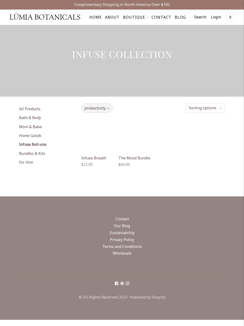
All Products (30, 108)
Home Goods (30, 135)
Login (216, 17)
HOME (95, 17)
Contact (122, 218)
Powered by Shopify (147, 297)
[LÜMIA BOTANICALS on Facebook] (116, 283)
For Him (26, 162)
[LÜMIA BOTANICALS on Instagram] (127, 283)
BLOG (180, 17)
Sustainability (122, 232)
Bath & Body (30, 117)
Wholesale (122, 253)
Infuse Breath (93, 158)
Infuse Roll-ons (32, 144)
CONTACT (161, 17)
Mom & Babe (30, 126)
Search (200, 17)
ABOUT (112, 17)
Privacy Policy (122, 239)
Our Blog (122, 225)
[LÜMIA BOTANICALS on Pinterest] (122, 283)
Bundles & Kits (32, 153)
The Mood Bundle (134, 158)
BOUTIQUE (134, 17)
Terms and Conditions (122, 246)
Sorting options (202, 107)
